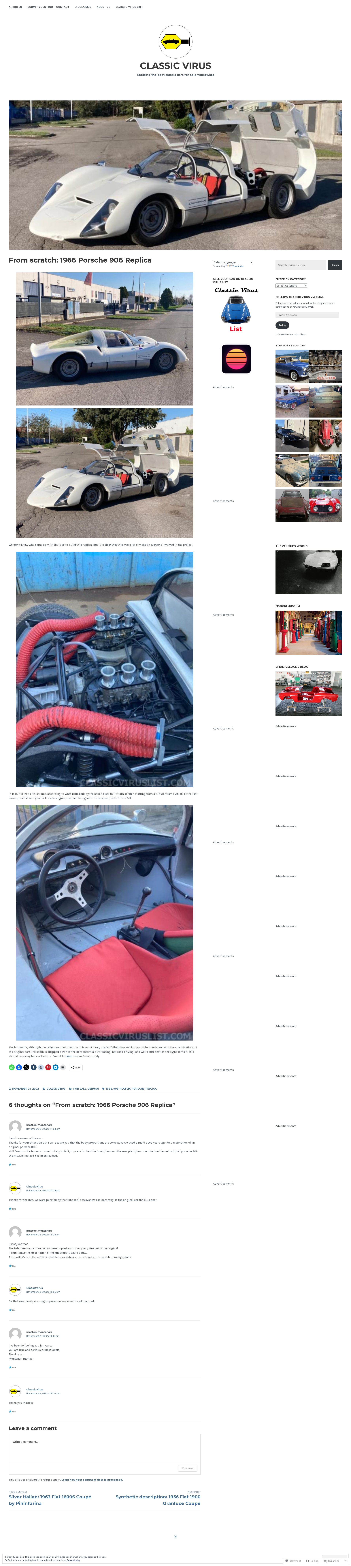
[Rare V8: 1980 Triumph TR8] (325, 402)
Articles (15, 7)
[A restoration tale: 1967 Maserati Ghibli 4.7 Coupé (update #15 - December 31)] (325, 367)
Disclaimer (83, 7)
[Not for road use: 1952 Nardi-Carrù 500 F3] (325, 437)
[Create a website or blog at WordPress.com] (175, 1536)
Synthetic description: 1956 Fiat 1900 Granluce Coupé (158, 1498)
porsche (138, 1088)
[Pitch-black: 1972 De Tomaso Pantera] (291, 437)
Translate (237, 266)
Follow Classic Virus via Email (299, 297)
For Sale (79, 1088)
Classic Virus (175, 65)
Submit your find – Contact (48, 7)
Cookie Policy (73, 1560)
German (93, 1088)
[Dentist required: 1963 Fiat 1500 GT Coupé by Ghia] (291, 506)
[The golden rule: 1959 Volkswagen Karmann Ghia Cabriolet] (291, 471)
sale (69, 1056)
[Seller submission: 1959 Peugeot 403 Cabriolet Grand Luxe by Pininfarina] (291, 367)
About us (103, 7)
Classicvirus (56, 1088)
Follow (282, 325)
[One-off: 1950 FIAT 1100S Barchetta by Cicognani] (325, 506)
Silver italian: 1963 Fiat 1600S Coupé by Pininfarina (50, 1498)
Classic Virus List (129, 7)
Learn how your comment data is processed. (92, 1479)
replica (151, 1088)
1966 (109, 1088)
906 (116, 1088)
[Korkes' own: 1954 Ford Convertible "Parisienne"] (291, 402)
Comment (188, 1468)
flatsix (125, 1088)
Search (335, 265)
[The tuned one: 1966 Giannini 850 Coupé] (325, 471)
